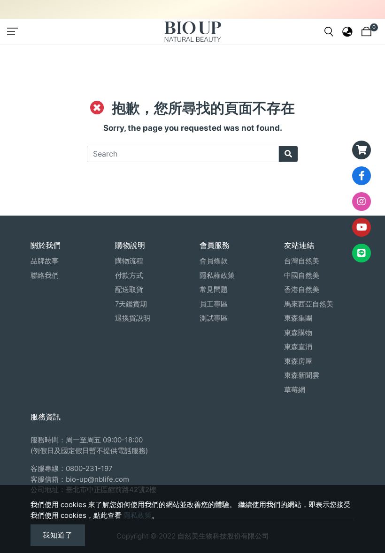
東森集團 (298, 318)
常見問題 (214, 289)
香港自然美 (301, 289)
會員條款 (214, 260)
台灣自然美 (301, 260)
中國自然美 (301, 275)
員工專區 (214, 303)
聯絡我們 (45, 275)
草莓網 (294, 389)
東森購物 (298, 332)
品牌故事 (45, 260)
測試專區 (214, 318)
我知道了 (58, 535)
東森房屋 (298, 361)
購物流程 (129, 260)
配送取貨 (129, 289)
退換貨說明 (132, 318)
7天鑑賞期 (131, 303)
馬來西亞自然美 (308, 303)
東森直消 (298, 346)
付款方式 (129, 275)
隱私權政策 (217, 275)
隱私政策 (137, 515)
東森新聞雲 (301, 375)
